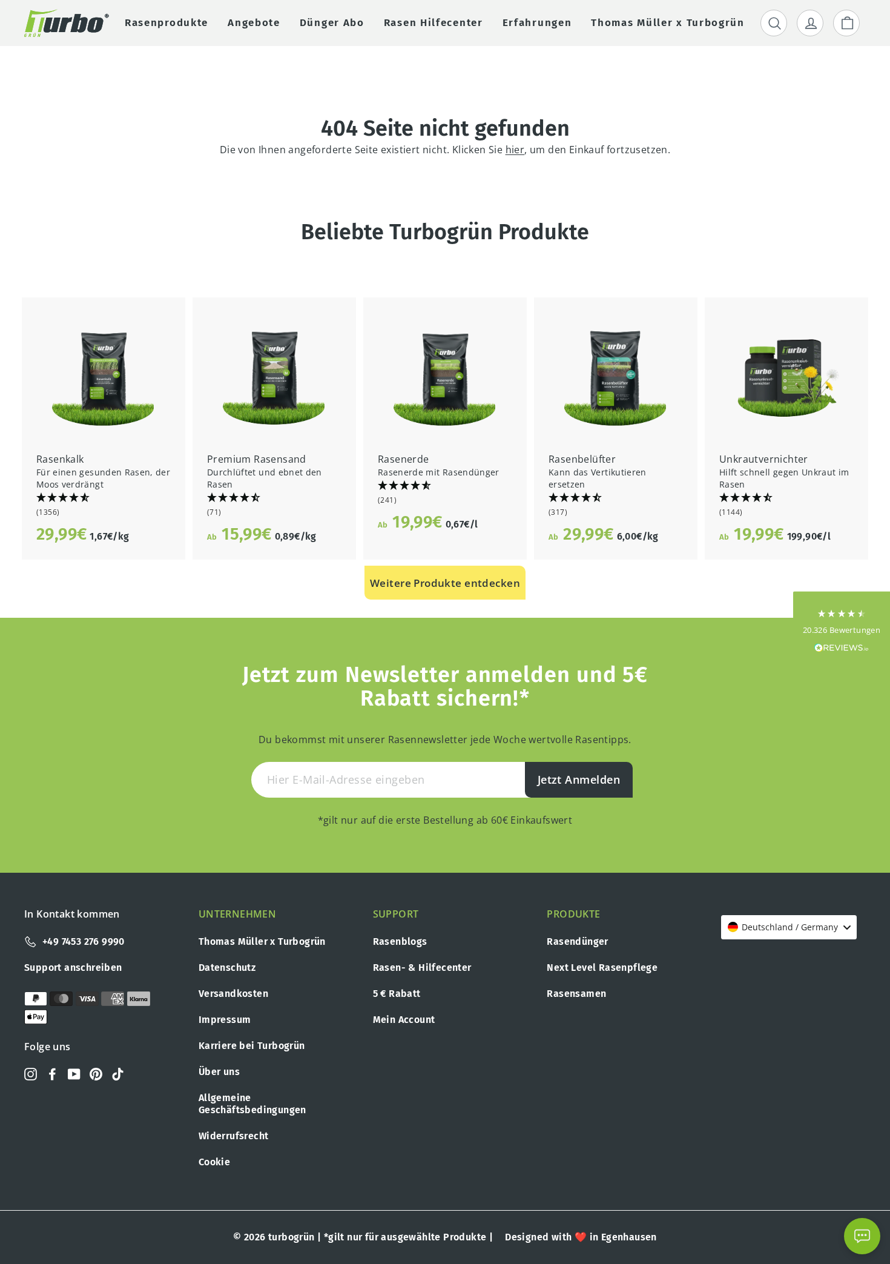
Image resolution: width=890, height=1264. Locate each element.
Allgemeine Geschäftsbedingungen (252, 1104)
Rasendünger (577, 941)
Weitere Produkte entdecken (445, 583)
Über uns (219, 1071)
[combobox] (789, 927)
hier (515, 149)
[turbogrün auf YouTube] (74, 1073)
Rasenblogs (400, 941)
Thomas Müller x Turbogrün (262, 941)
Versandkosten (233, 993)
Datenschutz (227, 967)
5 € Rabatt (397, 993)
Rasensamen (576, 993)
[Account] (810, 23)
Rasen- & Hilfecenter (422, 967)
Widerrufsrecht (234, 1136)
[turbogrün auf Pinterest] (96, 1073)
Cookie (214, 1162)
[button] (103, 505)
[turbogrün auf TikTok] (117, 1073)
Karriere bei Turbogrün (252, 1045)
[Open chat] (862, 1236)
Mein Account (404, 1019)
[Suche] (773, 23)
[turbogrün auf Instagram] (30, 1073)
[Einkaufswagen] (846, 23)
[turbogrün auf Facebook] (52, 1073)
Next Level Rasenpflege (602, 967)
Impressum (225, 1019)
